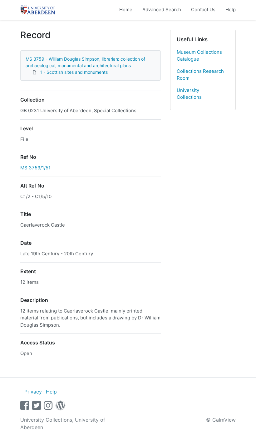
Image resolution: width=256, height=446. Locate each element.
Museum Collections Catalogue (199, 55)
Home (125, 10)
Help (230, 10)
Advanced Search (161, 10)
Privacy (33, 391)
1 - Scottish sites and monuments (74, 72)
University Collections (189, 93)
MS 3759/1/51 (35, 168)
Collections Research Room (200, 74)
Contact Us (203, 10)
